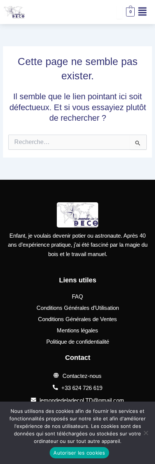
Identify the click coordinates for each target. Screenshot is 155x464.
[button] (142, 12)
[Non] (145, 433)
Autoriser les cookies (79, 453)
